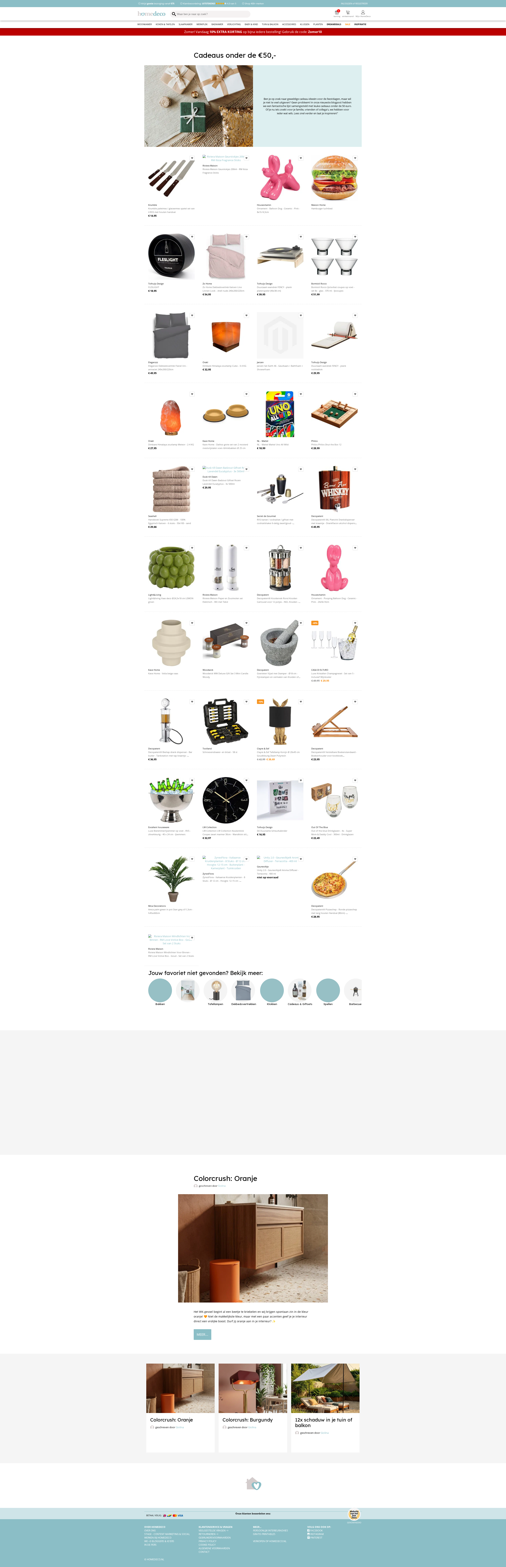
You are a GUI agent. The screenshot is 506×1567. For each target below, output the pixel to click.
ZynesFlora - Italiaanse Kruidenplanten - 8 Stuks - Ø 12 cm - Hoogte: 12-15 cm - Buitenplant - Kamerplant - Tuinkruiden (224, 881)
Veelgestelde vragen (212, 1530)
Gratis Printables (264, 1534)
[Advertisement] (253, 1092)
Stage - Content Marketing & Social (167, 1534)
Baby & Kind (251, 24)
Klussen (304, 24)
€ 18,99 (261, 448)
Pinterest (316, 1537)
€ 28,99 (315, 448)
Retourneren (207, 1534)
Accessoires (289, 24)
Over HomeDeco (154, 1526)
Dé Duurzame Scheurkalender (272, 830)
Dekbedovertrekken (243, 1004)
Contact (204, 1551)
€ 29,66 (152, 527)
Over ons (150, 1530)
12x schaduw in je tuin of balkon (323, 1422)
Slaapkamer (186, 24)
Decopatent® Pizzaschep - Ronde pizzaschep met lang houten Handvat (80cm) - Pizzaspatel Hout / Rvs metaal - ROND (334, 913)
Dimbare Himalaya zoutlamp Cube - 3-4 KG (224, 365)
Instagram (317, 1534)
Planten (318, 24)
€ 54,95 (207, 294)
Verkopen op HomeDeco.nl (269, 1541)
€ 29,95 (207, 487)
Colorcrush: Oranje (171, 1419)
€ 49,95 (152, 373)
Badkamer (217, 24)
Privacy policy (207, 1541)
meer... (202, 1334)
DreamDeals (334, 24)
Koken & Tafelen (165, 24)
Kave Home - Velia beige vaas (163, 673)
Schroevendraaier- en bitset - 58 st (220, 752)
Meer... (257, 1526)
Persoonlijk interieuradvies (270, 1530)
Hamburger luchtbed (321, 208)
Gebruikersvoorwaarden (215, 1537)
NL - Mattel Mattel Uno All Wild (273, 444)
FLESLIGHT (153, 287)
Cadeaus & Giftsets (300, 1004)
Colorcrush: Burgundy (248, 1419)
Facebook (316, 1530)
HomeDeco (153, 14)
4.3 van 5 (231, 3)
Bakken (160, 1004)
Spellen (328, 1004)
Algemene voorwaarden (214, 1548)
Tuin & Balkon (270, 24)
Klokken (272, 1004)
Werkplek (202, 24)
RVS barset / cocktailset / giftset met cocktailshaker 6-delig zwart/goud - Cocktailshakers (275, 523)
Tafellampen (215, 1004)
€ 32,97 (207, 838)
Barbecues (356, 1004)
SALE (347, 24)
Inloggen (346, 3)
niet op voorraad (267, 877)
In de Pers (150, 1544)
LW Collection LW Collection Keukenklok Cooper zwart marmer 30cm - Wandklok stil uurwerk (224, 834)
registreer (361, 3)
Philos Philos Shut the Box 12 (326, 444)
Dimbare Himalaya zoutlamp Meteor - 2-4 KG (171, 444)
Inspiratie (360, 24)
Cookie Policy (207, 1544)
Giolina (222, 1185)
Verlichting (234, 24)
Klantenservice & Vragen (215, 1526)
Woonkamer (144, 24)
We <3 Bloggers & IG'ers (159, 1541)
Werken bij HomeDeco (157, 1537)
